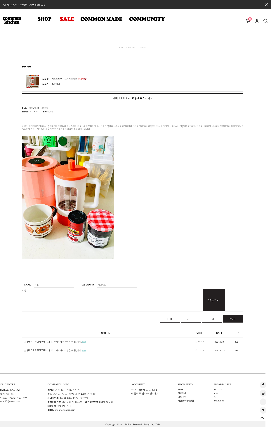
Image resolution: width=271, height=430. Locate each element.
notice (143, 47)
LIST (212, 318)
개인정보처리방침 (186, 400)
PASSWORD (87, 284)
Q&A (121, 47)
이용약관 (182, 396)
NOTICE (218, 389)
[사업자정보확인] (81, 397)
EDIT (169, 318)
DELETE (191, 318)
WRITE (233, 318)
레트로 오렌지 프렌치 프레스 (64, 78)
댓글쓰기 (213, 300)
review (131, 47)
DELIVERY (219, 400)
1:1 (215, 396)
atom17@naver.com (65, 409)
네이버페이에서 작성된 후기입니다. (66, 341)
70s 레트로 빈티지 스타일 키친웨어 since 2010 (24, 4)
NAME (27, 284)
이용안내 (182, 393)
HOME (180, 389)
